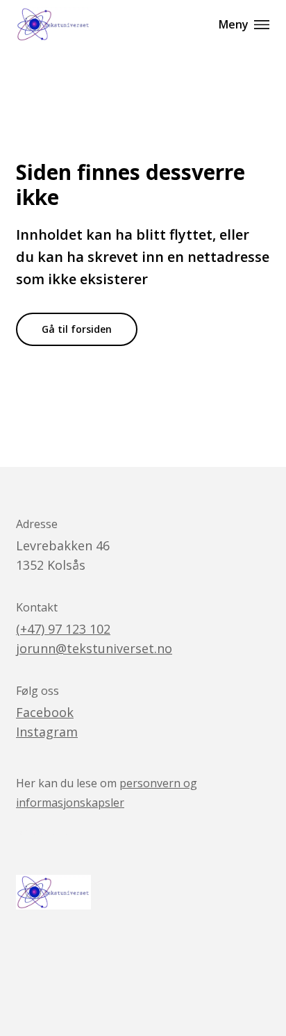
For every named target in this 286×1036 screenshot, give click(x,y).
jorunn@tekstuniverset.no (94, 648)
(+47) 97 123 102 (63, 628)
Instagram (47, 731)
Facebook (45, 712)
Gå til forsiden (77, 329)
